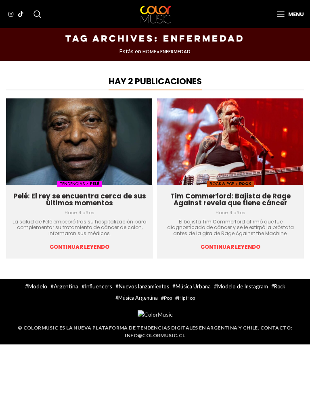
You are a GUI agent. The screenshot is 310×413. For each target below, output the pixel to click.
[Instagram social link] (11, 14)
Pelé (94, 184)
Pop (168, 298)
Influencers (98, 286)
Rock (245, 184)
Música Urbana (193, 286)
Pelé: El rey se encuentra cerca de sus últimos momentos (79, 199)
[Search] (37, 14)
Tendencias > (75, 184)
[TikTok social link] (20, 14)
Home (149, 51)
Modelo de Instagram (242, 286)
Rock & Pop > (224, 184)
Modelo (37, 286)
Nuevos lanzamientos (144, 286)
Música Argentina (138, 298)
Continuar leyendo (79, 247)
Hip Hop (186, 298)
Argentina (66, 286)
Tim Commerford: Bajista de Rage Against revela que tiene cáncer (230, 199)
